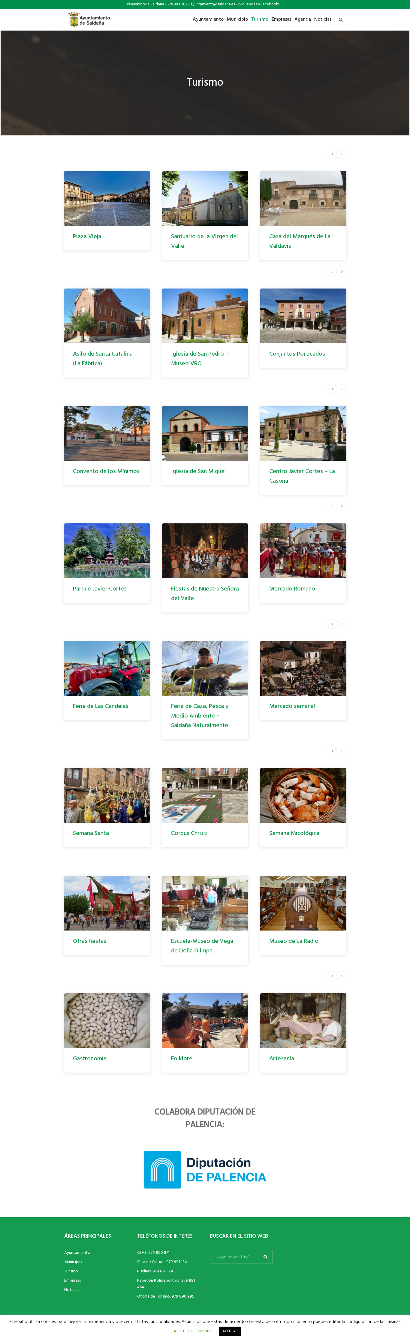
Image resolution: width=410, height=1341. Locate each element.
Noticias (71, 1309)
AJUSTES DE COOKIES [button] (192, 1331)
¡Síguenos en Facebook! (258, 4)
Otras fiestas (89, 960)
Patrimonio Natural (293, 1078)
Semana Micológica (196, 833)
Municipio (73, 1281)
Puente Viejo (286, 354)
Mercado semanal (194, 706)
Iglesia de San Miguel (100, 471)
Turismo (71, 1290)
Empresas (72, 1299)
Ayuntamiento (77, 1271)
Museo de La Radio (293, 960)
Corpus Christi (91, 833)
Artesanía (183, 1078)
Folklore (83, 1078)
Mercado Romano (194, 589)
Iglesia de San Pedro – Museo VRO (102, 359)
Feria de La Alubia (292, 589)
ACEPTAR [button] (230, 1331)
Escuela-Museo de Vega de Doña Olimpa (202, 965)
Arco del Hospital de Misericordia (296, 476)
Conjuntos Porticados (199, 354)
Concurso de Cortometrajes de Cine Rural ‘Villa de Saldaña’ (298, 843)
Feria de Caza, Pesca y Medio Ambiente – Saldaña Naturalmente (101, 716)
